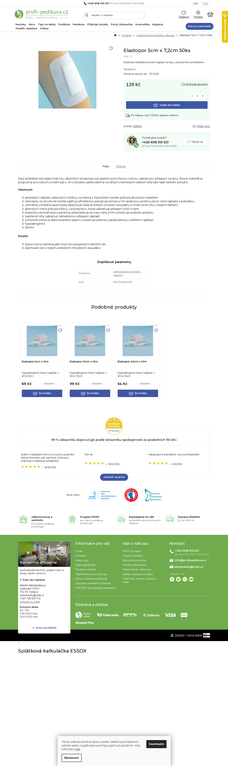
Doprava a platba (132, 555)
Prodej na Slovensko (134, 564)
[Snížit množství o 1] (192, 96)
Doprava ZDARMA (189, 516)
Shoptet (180, 635)
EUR (205, 3)
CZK (195, 3)
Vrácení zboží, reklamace (137, 569)
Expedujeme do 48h (141, 516)
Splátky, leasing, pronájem (138, 574)
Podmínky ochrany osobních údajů (139, 580)
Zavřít (142, 126)
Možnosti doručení (197, 84)
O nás (78, 551)
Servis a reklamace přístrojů (91, 578)
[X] (178, 579)
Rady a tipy (82, 560)
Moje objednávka (85, 564)
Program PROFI (89, 516)
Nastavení (71, 757)
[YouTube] (191, 579)
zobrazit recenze (114, 477)
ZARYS (137, 126)
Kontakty (80, 555)
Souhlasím (156, 744)
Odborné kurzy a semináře (41, 518)
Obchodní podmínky (134, 560)
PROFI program (132, 551)
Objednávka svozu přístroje (91, 574)
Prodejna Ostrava (85, 569)
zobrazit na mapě (30, 601)
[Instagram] (184, 579)
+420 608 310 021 (98, 3)
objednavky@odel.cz (188, 566)
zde (77, 749)
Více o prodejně (46, 627)
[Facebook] (172, 579)
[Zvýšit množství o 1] (203, 96)
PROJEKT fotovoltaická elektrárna (95, 588)
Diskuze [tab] (121, 166)
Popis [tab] (106, 166)
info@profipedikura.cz (190, 560)
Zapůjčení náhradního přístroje (93, 583)
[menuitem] (21, 24)
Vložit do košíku (170, 105)
